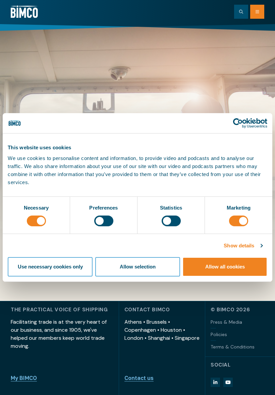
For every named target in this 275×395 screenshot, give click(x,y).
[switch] (103, 221)
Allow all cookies (225, 266)
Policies (219, 334)
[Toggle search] (241, 12)
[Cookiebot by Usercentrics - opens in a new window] (238, 123)
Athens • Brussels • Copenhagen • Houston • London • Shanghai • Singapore (162, 329)
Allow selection (138, 266)
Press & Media (226, 322)
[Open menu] (257, 12)
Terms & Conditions (233, 347)
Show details (239, 245)
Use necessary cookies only (50, 266)
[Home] (24, 12)
